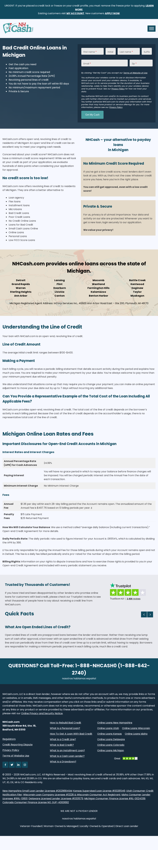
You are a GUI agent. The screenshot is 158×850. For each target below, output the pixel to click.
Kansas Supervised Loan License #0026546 (99, 791)
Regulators (9, 739)
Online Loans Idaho (136, 734)
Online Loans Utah (108, 728)
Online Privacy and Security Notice (42, 713)
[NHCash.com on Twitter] (12, 765)
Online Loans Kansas (109, 734)
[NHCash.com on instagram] (25, 765)
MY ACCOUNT (75, 13)
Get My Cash (92, 114)
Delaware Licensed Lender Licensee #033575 (56, 798)
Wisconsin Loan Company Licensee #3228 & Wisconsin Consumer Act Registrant (71, 794)
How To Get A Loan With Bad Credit (71, 734)
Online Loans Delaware (111, 739)
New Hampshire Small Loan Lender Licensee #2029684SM (37, 791)
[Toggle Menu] (151, 28)
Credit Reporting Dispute (17, 744)
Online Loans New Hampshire (114, 722)
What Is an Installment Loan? (67, 750)
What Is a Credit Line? (63, 739)
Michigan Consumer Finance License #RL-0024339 (114, 798)
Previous (144, 614)
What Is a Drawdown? (63, 761)
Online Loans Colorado (110, 745)
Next (150, 614)
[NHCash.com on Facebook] (5, 765)
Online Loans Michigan (110, 750)
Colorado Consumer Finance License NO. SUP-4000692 (35, 802)
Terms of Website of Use (135, 73)
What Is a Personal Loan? (65, 728)
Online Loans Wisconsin (136, 728)
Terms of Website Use (15, 755)
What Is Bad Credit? (62, 745)
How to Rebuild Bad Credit (65, 722)
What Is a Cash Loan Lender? (67, 756)
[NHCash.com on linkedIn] (18, 765)
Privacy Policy (118, 88)
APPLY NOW (112, 13)
